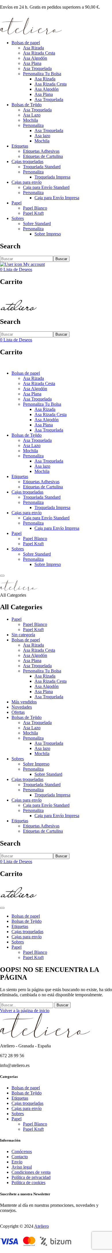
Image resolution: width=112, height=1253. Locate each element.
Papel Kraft (33, 213)
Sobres (17, 218)
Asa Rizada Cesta (39, 53)
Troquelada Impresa (52, 177)
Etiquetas (19, 146)
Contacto (19, 1156)
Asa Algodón (35, 58)
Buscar (61, 259)
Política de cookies (28, 1182)
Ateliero (41, 1226)
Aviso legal (21, 1167)
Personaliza (33, 125)
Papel (16, 202)
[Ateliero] (31, 32)
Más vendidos (24, 701)
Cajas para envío (26, 182)
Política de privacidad (31, 1177)
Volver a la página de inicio (24, 1010)
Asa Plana (32, 63)
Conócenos (21, 1151)
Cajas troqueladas (27, 161)
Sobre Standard (37, 223)
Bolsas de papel (25, 42)
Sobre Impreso (47, 233)
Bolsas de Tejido (26, 104)
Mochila (30, 120)
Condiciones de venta (31, 1172)
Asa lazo (42, 135)
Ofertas (18, 712)
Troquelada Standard (42, 166)
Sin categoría (23, 634)
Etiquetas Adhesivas (41, 151)
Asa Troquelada (37, 68)
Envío (16, 1161)
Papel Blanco (35, 208)
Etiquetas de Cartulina (43, 156)
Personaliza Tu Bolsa (42, 73)
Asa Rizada (33, 47)
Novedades (21, 707)
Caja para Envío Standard (46, 187)
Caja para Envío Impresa (56, 197)
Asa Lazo (31, 115)
